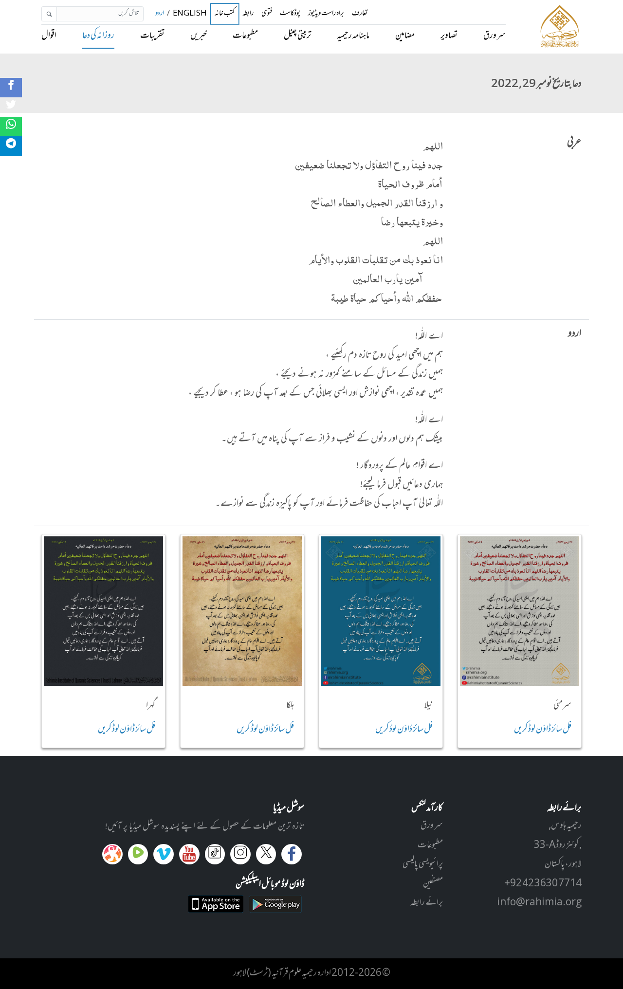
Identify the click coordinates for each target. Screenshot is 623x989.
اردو (159, 14)
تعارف (359, 14)
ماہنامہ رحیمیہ (353, 36)
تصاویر (449, 36)
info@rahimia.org (539, 903)
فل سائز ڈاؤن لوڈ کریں (542, 729)
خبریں (198, 36)
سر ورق (494, 36)
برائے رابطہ (426, 903)
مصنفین (433, 884)
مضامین (405, 36)
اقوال (48, 36)
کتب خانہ (225, 14)
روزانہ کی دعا (98, 36)
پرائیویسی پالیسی (423, 864)
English (190, 14)
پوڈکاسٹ (290, 14)
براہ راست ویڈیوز (326, 14)
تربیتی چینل (297, 36)
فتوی (266, 14)
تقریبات (152, 36)
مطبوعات (245, 36)
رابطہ (248, 14)
